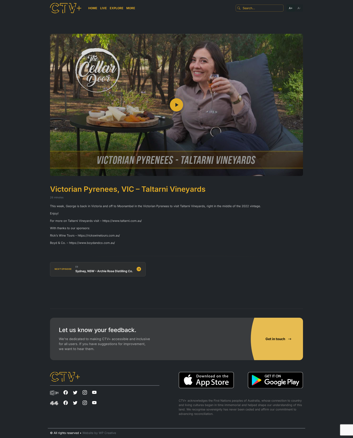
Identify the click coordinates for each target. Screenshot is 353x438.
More (130, 8)
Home (92, 8)
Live (103, 8)
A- (299, 8)
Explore (116, 8)
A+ (291, 8)
